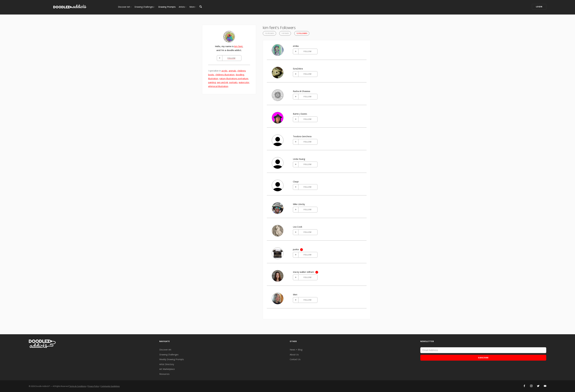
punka (296, 249)
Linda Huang (299, 159)
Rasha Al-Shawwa (301, 91)
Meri (295, 294)
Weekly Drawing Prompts (171, 359)
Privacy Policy (93, 386)
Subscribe (483, 357)
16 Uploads (269, 33)
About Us (294, 354)
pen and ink (222, 82)
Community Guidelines (110, 386)
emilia (296, 46)
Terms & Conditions (77, 386)
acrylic (224, 70)
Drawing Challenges (168, 354)
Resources (164, 374)
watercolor (244, 82)
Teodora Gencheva (302, 136)
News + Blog (296, 349)
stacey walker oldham (303, 272)
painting (212, 82)
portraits (233, 82)
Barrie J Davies (300, 113)
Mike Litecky (299, 204)
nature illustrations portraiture (233, 78)
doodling (240, 74)
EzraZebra (298, 68)
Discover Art (165, 349)
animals (232, 70)
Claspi (296, 181)
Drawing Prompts (167, 6)
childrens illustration (224, 74)
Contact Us (295, 359)
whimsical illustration (218, 86)
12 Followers (301, 33)
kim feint (238, 46)
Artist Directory (166, 364)
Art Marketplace (167, 369)
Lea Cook (297, 226)
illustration (213, 78)
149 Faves (285, 33)
